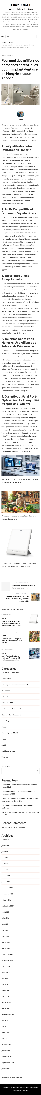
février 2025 (6, 942)
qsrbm (20, 119)
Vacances (4, 757)
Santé (16, 55)
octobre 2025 (6, 900)
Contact (19, 1087)
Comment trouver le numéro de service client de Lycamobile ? (19, 786)
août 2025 (5, 912)
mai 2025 (4, 930)
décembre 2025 (7, 888)
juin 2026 (4, 852)
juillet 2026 (5, 846)
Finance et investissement (11, 715)
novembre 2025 (7, 894)
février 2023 (6, 1044)
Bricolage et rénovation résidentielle (15, 685)
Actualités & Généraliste (10, 672)
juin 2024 (4, 978)
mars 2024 (5, 996)
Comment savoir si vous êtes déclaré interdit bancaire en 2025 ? (18, 792)
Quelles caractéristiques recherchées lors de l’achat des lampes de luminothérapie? (12, 623)
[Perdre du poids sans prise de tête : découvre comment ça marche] (20, 502)
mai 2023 (4, 1026)
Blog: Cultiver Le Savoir (20, 9)
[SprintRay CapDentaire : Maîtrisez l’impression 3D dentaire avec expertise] (20, 465)
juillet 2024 (5, 972)
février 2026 (6, 876)
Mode (3, 739)
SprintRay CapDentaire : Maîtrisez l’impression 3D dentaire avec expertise (10, 658)
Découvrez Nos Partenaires (11, 1077)
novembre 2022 (7, 1056)
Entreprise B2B (7, 703)
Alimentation (6, 679)
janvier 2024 (5, 1008)
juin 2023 (4, 1020)
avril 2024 (5, 990)
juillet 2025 (5, 918)
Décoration (5, 691)
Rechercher (6, 766)
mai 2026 (4, 858)
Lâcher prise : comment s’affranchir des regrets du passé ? (20, 813)
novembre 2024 (7, 960)
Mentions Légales (9, 1087)
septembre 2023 (7, 1014)
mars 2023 (5, 1038)
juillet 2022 (5, 1068)
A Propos (26, 1090)
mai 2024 (4, 984)
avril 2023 (5, 1032)
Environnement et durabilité (11, 709)
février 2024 (6, 1002)
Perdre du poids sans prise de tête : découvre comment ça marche (12, 640)
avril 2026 (5, 864)
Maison (4, 727)
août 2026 (5, 840)
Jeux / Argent (6, 721)
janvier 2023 (5, 1050)
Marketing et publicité (9, 733)
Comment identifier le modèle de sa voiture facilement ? (17, 806)
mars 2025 (5, 936)
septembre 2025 (7, 906)
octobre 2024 (6, 966)
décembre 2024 (7, 954)
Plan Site (26, 1087)
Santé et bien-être (8, 751)
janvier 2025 (5, 948)
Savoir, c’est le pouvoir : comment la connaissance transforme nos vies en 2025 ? (19, 799)
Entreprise (5, 697)
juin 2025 (4, 924)
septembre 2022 (7, 1063)
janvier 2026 (5, 882)
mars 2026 (5, 870)
